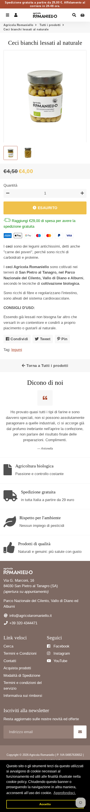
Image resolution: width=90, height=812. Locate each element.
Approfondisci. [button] (65, 793)
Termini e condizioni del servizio (22, 686)
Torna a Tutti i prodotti (46, 366)
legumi (16, 350)
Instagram (61, 653)
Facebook (60, 646)
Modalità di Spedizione (21, 675)
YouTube (59, 661)
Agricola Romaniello (18, 25)
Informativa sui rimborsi (22, 696)
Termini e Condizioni (19, 653)
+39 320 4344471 (22, 623)
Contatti (9, 661)
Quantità (10, 185)
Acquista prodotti (17, 668)
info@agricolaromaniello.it (30, 616)
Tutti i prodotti (50, 25)
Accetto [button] (45, 804)
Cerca (8, 646)
